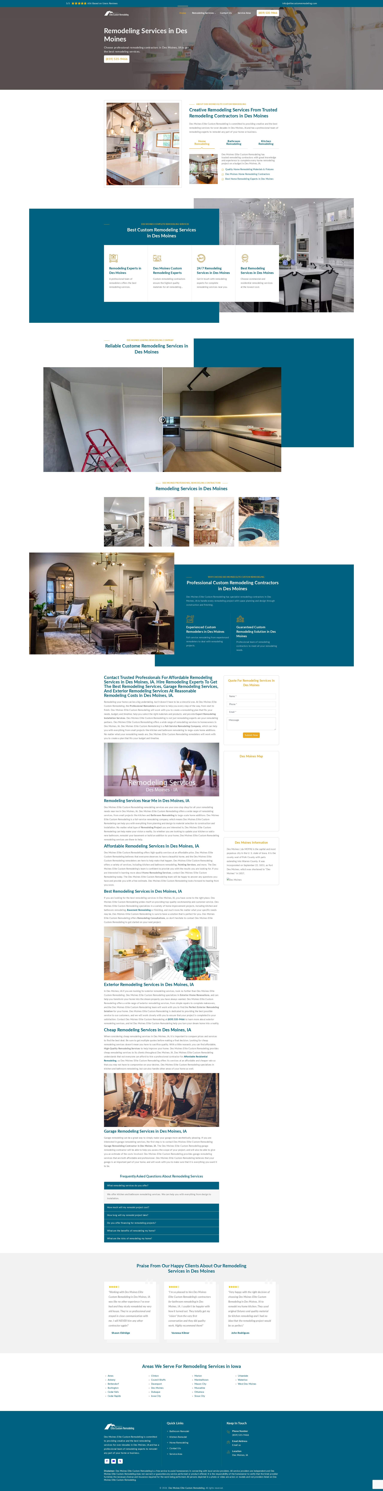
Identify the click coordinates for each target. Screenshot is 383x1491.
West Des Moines (247, 1384)
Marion (198, 1376)
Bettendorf (113, 1384)
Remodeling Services (203, 13)
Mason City (200, 1384)
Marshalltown (201, 1380)
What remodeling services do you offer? (127, 1186)
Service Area (244, 13)
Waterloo (242, 1380)
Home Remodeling (201, 142)
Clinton (155, 1376)
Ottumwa (199, 1392)
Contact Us (226, 13)
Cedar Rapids (114, 1396)
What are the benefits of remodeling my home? (131, 1231)
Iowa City (156, 1396)
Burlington (113, 1388)
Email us (236, 1445)
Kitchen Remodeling (266, 142)
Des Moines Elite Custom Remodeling (186, 1488)
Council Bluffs (158, 1380)
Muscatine (199, 1388)
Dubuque (155, 1392)
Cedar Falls (113, 1392)
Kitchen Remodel (178, 1437)
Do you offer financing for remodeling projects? (131, 1223)
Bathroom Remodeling (233, 142)
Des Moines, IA (240, 1455)
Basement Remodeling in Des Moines (122, 511)
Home (183, 13)
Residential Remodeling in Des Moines (211, 511)
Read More (117, 537)
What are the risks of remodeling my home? (129, 1238)
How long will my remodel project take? (127, 1215)
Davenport (156, 1384)
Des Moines (157, 1388)
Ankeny (111, 1380)
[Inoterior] (116, 13)
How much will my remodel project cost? (128, 1207)
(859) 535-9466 (268, 13)
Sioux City (199, 1396)
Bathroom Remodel (179, 1431)
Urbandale (243, 1376)
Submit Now (251, 735)
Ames (110, 1376)
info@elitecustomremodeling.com (299, 3)
